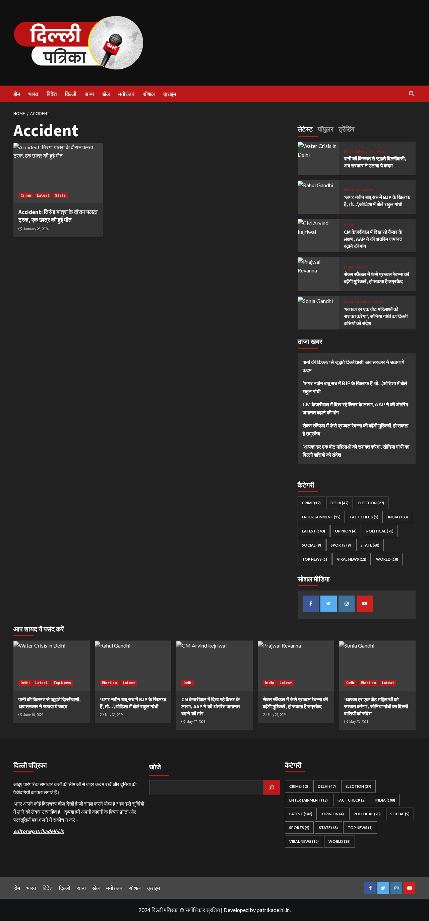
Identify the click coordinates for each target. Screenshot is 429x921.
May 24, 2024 (277, 714)
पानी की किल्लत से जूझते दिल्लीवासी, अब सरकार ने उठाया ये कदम (353, 366)
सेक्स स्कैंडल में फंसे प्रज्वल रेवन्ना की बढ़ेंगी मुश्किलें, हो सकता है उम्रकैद (355, 429)
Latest (43, 195)
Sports (341, 545)
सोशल (149, 94)
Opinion (346, 531)
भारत (33, 94)
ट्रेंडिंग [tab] (346, 129)
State (60, 195)
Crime (25, 195)
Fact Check (364, 517)
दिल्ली (70, 94)
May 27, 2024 (195, 721)
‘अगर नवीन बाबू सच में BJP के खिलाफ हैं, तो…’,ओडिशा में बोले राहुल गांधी (355, 387)
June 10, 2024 (33, 714)
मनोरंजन (126, 94)
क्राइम (169, 94)
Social (311, 545)
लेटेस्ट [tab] (305, 129)
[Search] (411, 94)
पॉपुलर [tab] (325, 129)
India (348, 267)
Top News (377, 151)
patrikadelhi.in (273, 910)
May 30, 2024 (114, 714)
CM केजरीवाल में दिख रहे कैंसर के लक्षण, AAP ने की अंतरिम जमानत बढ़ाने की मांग (373, 239)
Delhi (348, 151)
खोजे (155, 767)
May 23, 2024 (358, 721)
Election (351, 190)
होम (16, 94)
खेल (106, 94)
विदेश (52, 94)
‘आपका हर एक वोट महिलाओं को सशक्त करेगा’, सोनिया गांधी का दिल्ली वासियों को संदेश (376, 316)
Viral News (351, 559)
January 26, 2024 (36, 228)
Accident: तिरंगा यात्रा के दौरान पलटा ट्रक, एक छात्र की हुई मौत (58, 216)
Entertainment (321, 517)
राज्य (89, 94)
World (387, 559)
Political (379, 531)
